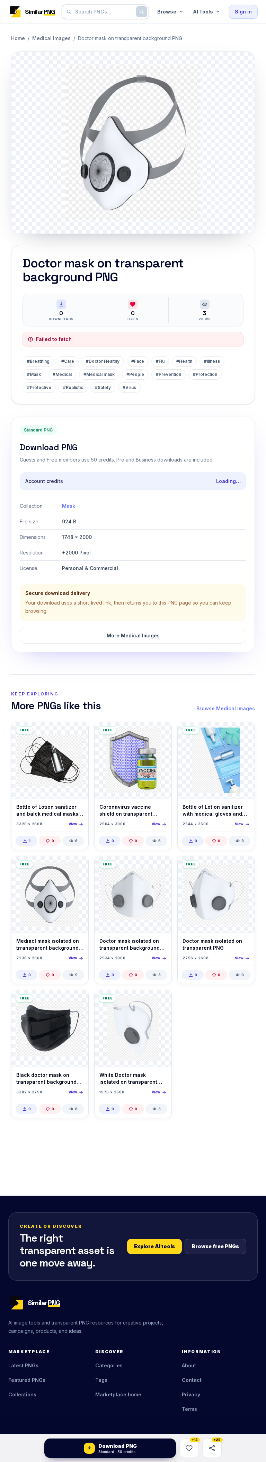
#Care (67, 361)
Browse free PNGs (215, 1246)
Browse (166, 12)
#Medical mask (99, 374)
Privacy (191, 1394)
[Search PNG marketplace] (141, 11)
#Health (184, 361)
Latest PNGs (23, 1365)
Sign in (243, 12)
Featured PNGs (26, 1380)
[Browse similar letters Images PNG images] (160, 1001)
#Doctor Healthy (102, 361)
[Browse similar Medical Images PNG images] (77, 733)
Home (18, 38)
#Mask (34, 374)
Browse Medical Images (225, 708)
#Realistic (73, 387)
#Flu (160, 361)
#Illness (212, 361)
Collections (22, 1394)
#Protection (205, 374)
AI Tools (203, 12)
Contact (192, 1380)
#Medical (62, 374)
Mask (68, 506)
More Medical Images (133, 635)
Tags (101, 1380)
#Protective (39, 387)
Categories (109, 1365)
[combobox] (104, 12)
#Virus (129, 387)
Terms (189, 1409)
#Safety (103, 387)
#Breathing (38, 361)
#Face (137, 361)
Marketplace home (118, 1394)
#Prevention (168, 374)
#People (135, 374)
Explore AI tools (154, 1246)
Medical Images (51, 38)
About (189, 1365)
